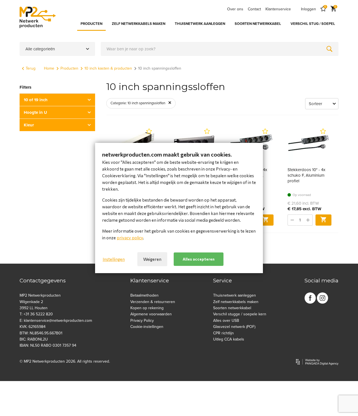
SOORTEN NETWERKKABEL (258, 24)
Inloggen (308, 9)
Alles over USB (226, 320)
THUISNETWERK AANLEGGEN (200, 24)
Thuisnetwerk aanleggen (234, 295)
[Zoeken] (329, 49)
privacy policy (130, 237)
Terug (31, 68)
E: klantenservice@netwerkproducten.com (56, 320)
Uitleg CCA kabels (228, 339)
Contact (254, 9)
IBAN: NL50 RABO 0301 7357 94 (48, 345)
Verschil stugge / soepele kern (239, 314)
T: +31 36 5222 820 (36, 314)
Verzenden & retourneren (152, 301)
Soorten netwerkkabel (232, 308)
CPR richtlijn (223, 333)
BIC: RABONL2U (34, 339)
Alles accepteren (199, 259)
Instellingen (114, 259)
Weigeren (152, 259)
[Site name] (38, 17)
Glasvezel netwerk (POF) (234, 326)
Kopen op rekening (147, 308)
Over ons (235, 9)
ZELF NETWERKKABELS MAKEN (138, 24)
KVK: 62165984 (33, 326)
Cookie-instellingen (146, 326)
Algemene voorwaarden (151, 314)
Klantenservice (278, 9)
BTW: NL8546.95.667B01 (41, 333)
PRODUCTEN (91, 24)
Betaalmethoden (144, 295)
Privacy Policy (142, 320)
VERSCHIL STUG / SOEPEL (313, 24)
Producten (69, 68)
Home (49, 68)
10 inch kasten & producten (108, 68)
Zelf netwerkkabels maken (235, 301)
